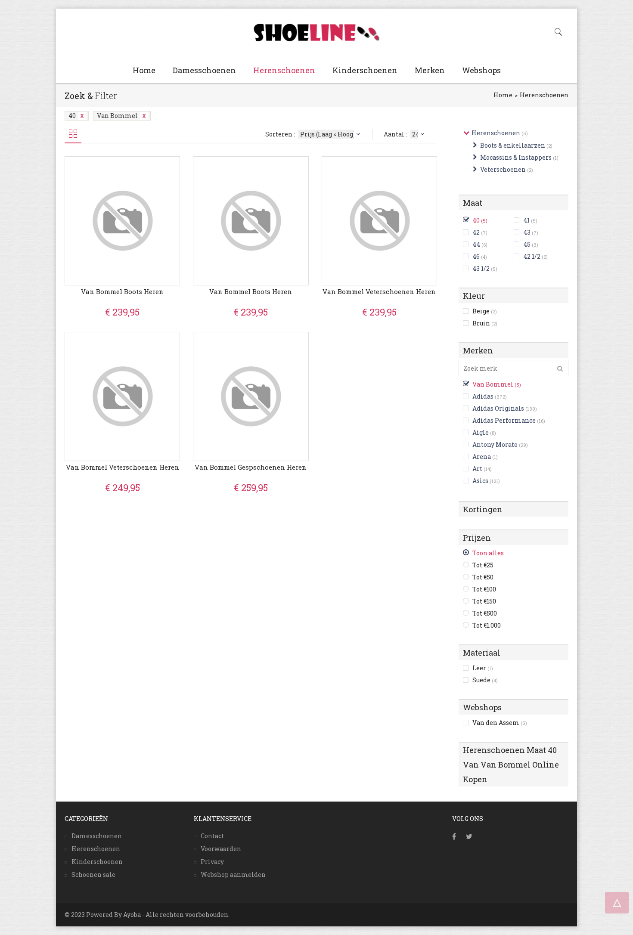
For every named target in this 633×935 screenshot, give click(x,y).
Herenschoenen (284, 70)
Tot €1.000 (486, 625)
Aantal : (396, 134)
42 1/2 (531, 256)
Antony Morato (495, 444)
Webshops (481, 70)
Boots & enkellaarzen (512, 145)
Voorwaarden (221, 849)
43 (527, 232)
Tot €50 (482, 577)
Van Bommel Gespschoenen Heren (251, 467)
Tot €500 (484, 613)
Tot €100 (484, 589)
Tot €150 (484, 601)
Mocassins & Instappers (516, 157)
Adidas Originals (498, 408)
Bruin (484, 323)
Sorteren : (280, 134)
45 (527, 244)
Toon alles (488, 553)
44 (476, 244)
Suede (485, 680)
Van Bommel (117, 115)
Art (477, 468)
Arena (481, 456)
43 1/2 (481, 268)
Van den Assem (499, 722)
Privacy (212, 862)
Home (144, 70)
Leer (482, 668)
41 (526, 220)
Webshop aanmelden (233, 874)
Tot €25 (482, 565)
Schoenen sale (93, 874)
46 (476, 256)
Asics (480, 481)
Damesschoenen (204, 70)
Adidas (482, 396)
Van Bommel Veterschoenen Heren (379, 291)
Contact (212, 836)
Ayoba (132, 914)
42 (476, 232)
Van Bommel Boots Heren (122, 291)
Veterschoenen (503, 169)
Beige (484, 311)
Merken (430, 70)
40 (72, 115)
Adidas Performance (504, 420)
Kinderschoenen (364, 70)
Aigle (480, 432)
